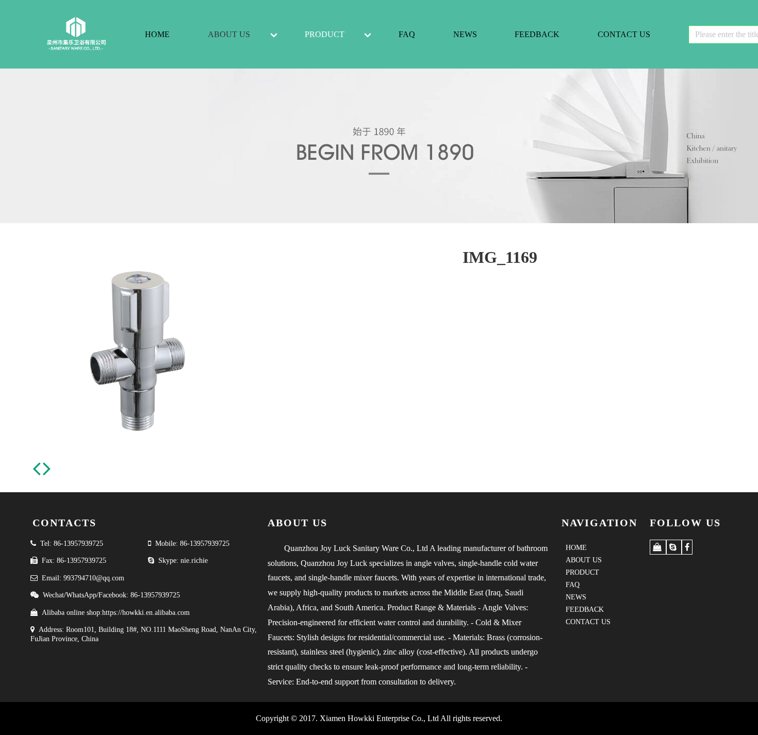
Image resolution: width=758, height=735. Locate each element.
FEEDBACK (537, 34)
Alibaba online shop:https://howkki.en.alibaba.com (116, 612)
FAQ (407, 34)
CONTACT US (624, 34)
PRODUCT (324, 34)
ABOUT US (229, 34)
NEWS (465, 34)
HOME (157, 34)
